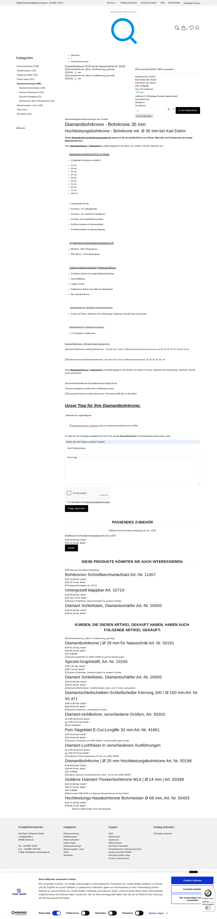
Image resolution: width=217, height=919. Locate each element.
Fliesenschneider (71, 840)
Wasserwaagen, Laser (73, 849)
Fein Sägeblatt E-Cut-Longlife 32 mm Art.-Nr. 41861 (112, 729)
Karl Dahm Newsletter (118, 846)
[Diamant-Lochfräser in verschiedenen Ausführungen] (97, 740)
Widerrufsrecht (115, 843)
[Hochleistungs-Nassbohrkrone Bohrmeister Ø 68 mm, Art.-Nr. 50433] (97, 793)
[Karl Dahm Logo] (45, 28)
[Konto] (197, 29)
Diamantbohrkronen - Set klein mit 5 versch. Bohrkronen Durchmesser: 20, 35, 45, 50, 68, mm (126, 360)
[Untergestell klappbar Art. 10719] (81, 585)
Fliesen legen (69, 843)
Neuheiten (68, 855)
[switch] (85, 913)
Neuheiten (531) (24, 114)
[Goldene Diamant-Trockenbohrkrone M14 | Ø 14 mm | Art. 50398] (97, 774)
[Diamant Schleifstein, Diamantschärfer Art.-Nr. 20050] (93, 601)
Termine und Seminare (118, 858)
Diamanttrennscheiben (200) (32, 88)
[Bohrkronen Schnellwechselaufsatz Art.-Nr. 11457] (132, 530)
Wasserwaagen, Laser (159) (30, 105)
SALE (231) (22, 109)
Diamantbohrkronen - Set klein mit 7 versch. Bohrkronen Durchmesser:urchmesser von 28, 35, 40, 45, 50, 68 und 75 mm (138, 349)
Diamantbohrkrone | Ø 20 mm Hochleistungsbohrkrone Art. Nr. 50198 (128, 760)
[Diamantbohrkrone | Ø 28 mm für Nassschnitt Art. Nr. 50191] (90, 638)
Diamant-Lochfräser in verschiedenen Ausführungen (113, 745)
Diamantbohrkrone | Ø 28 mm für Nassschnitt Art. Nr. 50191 (119, 643)
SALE (65, 852)
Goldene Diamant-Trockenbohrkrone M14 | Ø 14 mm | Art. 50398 (124, 779)
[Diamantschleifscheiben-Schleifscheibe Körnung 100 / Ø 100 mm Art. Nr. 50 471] (100, 688)
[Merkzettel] (191, 29)
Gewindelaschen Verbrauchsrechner (125, 849)
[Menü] (213, 890)
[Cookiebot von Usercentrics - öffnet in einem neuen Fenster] (19, 913)
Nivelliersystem (70, 836)
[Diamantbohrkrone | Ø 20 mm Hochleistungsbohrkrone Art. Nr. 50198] (92, 756)
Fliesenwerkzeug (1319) (28, 66)
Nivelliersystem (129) (26, 70)
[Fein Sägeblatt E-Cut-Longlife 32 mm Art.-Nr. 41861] (73, 725)
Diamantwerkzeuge (72, 846)
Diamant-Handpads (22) (30, 96)
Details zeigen (156, 913)
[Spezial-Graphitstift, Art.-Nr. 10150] (94, 657)
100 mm (74, 193)
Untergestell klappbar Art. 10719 (94, 590)
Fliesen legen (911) (25, 79)
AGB (110, 833)
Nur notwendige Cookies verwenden (192, 898)
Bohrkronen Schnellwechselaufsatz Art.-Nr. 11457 (90, 536)
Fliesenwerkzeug (71, 833)
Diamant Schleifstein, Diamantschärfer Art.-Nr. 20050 (113, 605)
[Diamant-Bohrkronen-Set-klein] (76, 359)
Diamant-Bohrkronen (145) (31, 92)
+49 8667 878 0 (56, 3)
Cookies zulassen (192, 880)
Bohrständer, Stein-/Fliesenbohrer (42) (36, 101)
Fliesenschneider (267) (27, 75)
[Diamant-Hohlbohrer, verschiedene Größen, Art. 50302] (86, 709)
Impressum (113, 840)
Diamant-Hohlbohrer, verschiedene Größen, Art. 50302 (115, 714)
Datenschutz (114, 836)
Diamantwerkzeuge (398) (29, 83)
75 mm (74, 190)
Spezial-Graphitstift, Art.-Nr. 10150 (96, 661)
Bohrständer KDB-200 (114, 394)
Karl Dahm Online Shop (119, 855)
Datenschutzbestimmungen (97, 502)
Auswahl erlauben (192, 889)
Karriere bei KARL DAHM (119, 852)
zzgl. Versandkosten (144, 89)
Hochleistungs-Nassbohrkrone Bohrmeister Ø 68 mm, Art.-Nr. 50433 (127, 798)
